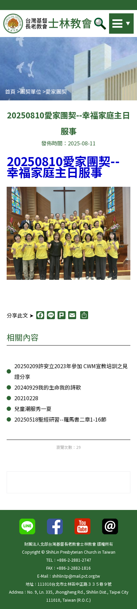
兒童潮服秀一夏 (33, 409)
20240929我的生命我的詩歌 (47, 387)
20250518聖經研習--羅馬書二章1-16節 (60, 419)
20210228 (26, 398)
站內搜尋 (112, 21)
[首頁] (47, 23)
